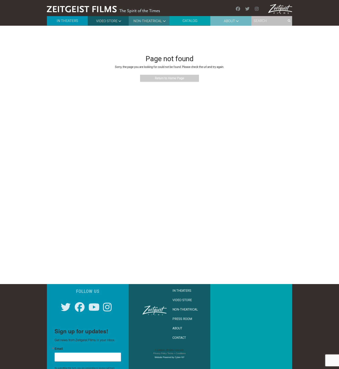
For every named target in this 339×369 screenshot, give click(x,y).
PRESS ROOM (182, 319)
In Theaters (67, 21)
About (229, 21)
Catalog (190, 21)
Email (59, 348)
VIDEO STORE (182, 300)
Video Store (107, 21)
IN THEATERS (181, 290)
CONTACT (179, 338)
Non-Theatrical (147, 21)
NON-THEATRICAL (185, 309)
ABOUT (177, 328)
